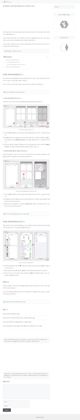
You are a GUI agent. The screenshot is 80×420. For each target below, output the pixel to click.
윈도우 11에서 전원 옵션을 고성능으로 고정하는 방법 (17, 214)
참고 (4, 310)
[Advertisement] (26, 18)
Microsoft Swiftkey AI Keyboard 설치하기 (15, 92)
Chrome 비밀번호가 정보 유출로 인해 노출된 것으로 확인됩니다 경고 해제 (22, 326)
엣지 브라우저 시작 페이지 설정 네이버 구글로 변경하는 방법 (19, 318)
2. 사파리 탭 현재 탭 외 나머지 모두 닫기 (14, 151)
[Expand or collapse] (48, 57)
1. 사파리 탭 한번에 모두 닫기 (11, 98)
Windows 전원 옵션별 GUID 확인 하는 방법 (15, 301)
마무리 (5, 282)
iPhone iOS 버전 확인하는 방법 (11, 314)
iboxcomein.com (17, 339)
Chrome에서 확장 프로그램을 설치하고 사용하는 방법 (17, 322)
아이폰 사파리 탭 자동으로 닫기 (13, 222)
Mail (20, 373)
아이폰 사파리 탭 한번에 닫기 (12, 75)
